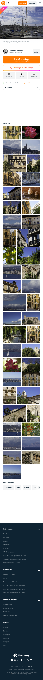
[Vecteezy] (3, 3)
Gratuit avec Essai (22, 60)
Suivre (36, 52)
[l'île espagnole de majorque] (12, 131)
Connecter (32, 3)
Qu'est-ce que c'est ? (24, 83)
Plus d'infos (8, 86)
